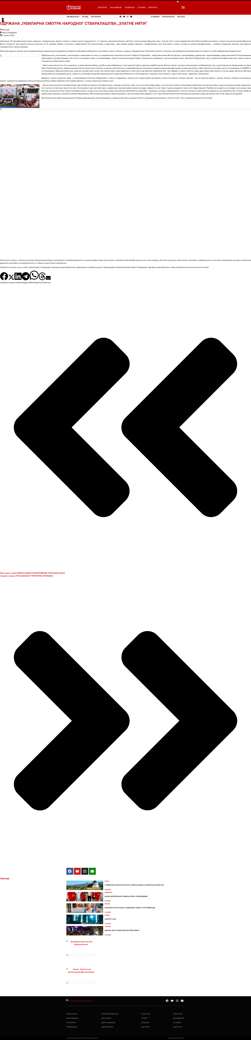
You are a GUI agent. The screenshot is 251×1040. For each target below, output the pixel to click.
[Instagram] (127, 16)
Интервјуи (96, 17)
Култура (5, 30)
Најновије (116, 7)
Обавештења (73, 17)
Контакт (152, 7)
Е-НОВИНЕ (155, 17)
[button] (4, 278)
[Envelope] (131, 16)
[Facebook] (120, 16)
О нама (141, 7)
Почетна (102, 7)
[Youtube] (124, 16)
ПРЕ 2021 (181, 17)
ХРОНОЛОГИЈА (168, 17)
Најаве (85, 17)
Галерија (130, 7)
